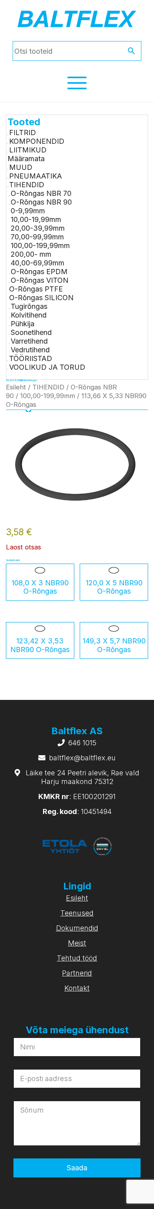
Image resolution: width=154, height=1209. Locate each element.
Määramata (26, 158)
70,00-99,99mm (37, 237)
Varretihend (29, 341)
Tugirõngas (29, 306)
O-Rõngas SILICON (41, 297)
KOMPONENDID (36, 141)
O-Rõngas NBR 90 (41, 202)
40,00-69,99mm (37, 263)
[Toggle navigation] (77, 82)
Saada (77, 1168)
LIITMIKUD (28, 150)
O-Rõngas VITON (39, 280)
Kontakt (77, 988)
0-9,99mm (28, 211)
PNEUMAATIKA (35, 176)
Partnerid (77, 973)
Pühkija (22, 324)
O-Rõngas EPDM (39, 271)
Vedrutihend (30, 350)
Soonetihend (31, 332)
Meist (77, 943)
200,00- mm (31, 254)
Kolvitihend (29, 315)
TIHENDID (26, 185)
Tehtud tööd (77, 958)
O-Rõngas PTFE (36, 289)
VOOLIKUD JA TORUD (47, 367)
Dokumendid (77, 928)
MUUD (20, 167)
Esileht (16, 387)
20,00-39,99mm (38, 228)
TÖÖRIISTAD (30, 358)
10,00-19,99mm (36, 219)
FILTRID (22, 132)
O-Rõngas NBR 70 (41, 193)
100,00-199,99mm (40, 245)
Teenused (77, 913)
